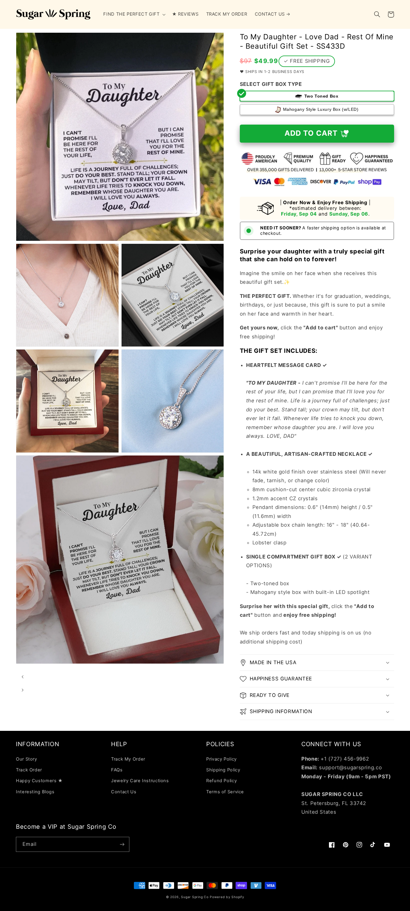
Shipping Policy (223, 770)
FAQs (117, 770)
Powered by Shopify (227, 897)
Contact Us (123, 791)
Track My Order (128, 759)
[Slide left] (22, 676)
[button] (134, 14)
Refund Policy (221, 780)
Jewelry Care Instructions (140, 780)
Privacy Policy (221, 759)
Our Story (26, 759)
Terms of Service (225, 791)
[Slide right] (22, 690)
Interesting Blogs (35, 791)
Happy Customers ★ (39, 780)
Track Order (29, 770)
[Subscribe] (122, 844)
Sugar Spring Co (194, 897)
